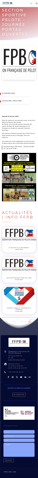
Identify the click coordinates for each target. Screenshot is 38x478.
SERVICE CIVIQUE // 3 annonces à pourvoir (19, 308)
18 (21, 321)
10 (14, 321)
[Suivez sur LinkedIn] (25, 377)
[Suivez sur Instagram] (12, 377)
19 (25, 321)
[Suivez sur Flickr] (29, 377)
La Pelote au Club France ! (19, 247)
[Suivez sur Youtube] (21, 377)
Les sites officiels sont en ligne (19, 278)
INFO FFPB (17, 101)
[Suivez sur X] (17, 377)
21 (33, 321)
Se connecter (19, 394)
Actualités (6, 101)
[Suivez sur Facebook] (8, 377)
